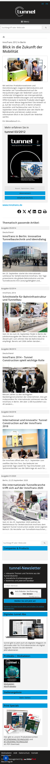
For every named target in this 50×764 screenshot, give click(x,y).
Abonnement (25, 193)
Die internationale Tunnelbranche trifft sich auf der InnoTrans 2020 (24, 486)
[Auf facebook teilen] (19, 212)
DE (43, 4)
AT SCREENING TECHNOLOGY (16, 739)
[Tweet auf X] (24, 212)
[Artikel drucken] (44, 211)
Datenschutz (24, 753)
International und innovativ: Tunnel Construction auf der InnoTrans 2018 (25, 423)
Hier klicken (28, 594)
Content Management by (12, 759)
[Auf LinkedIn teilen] (34, 212)
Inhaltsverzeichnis (25, 198)
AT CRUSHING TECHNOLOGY (16, 742)
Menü (26, 21)
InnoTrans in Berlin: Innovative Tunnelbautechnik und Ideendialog (24, 238)
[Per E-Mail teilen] (39, 211)
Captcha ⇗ (34, 596)
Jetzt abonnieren (11, 650)
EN (47, 4)
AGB (15, 753)
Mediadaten (9, 684)
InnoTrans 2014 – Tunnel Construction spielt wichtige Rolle (23, 359)
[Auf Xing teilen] (29, 212)
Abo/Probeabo (10, 686)
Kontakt (34, 753)
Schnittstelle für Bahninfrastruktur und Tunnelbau (24, 298)
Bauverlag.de (7, 761)
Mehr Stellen (25, 697)
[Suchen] (46, 27)
